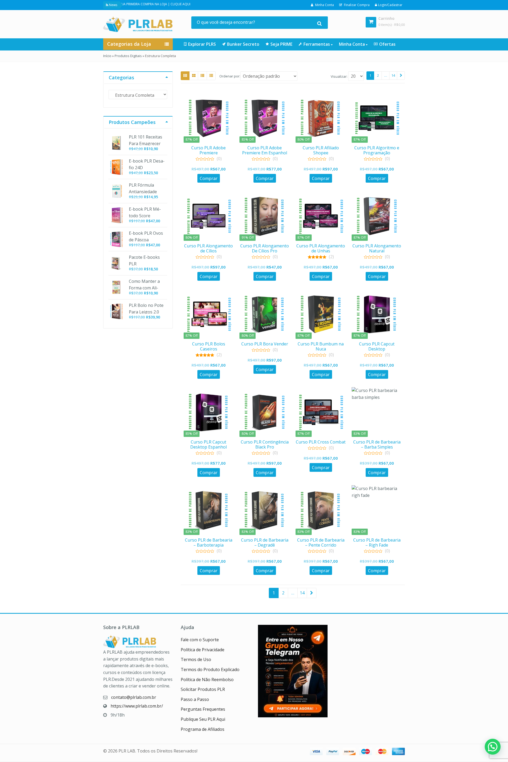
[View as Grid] (185, 75)
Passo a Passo (195, 699)
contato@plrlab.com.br (133, 697)
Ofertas (387, 44)
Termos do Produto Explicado (210, 669)
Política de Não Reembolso (207, 679)
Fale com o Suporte (200, 640)
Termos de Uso (196, 659)
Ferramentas (317, 44)
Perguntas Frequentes (203, 709)
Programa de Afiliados (202, 729)
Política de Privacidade (202, 650)
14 (393, 75)
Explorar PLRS (202, 44)
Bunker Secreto (243, 44)
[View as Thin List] (211, 75)
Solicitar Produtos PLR (203, 689)
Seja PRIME (281, 44)
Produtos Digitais (128, 55)
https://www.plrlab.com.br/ (137, 706)
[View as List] (202, 75)
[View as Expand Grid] (193, 75)
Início (107, 55)
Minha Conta (352, 44)
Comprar (208, 178)
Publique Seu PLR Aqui (203, 719)
